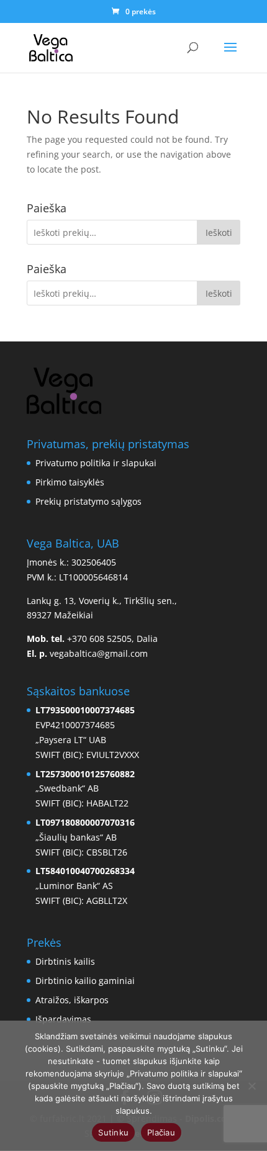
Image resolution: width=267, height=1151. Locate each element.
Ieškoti (219, 232)
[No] (251, 1086)
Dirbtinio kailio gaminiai (85, 980)
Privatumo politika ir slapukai (95, 463)
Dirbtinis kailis (65, 961)
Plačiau (161, 1132)
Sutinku (113, 1132)
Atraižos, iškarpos (72, 1000)
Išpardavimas (63, 1019)
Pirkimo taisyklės (69, 482)
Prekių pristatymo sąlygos (88, 501)
